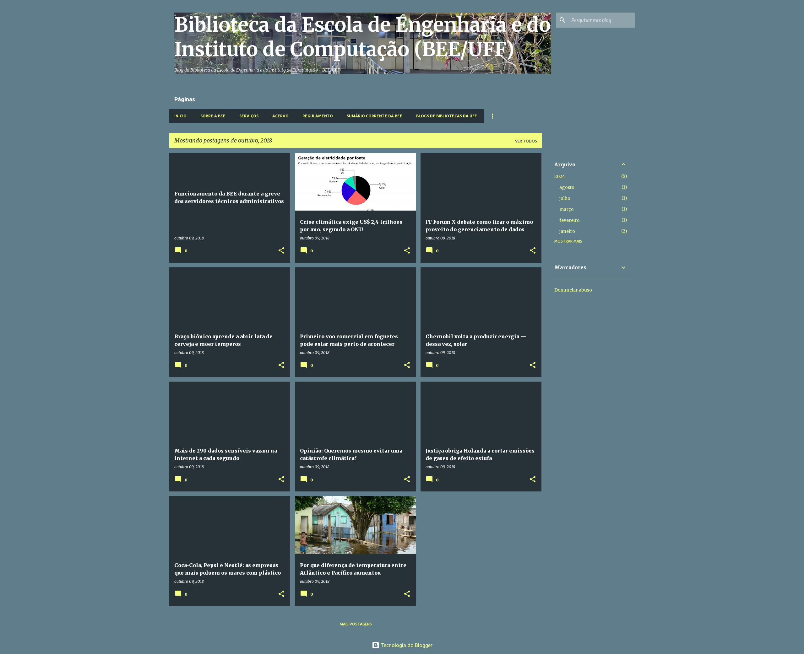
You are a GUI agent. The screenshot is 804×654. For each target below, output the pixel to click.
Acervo (280, 116)
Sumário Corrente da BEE (374, 116)
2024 (559, 176)
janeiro (567, 231)
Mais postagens (356, 624)
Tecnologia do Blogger (405, 645)
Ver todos (526, 141)
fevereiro (569, 220)
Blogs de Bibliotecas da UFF (446, 116)
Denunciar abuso (573, 290)
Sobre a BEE (212, 116)
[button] (281, 251)
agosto (566, 187)
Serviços (248, 116)
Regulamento (317, 116)
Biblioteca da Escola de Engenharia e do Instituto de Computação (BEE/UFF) (362, 37)
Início (180, 116)
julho (564, 198)
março (566, 209)
